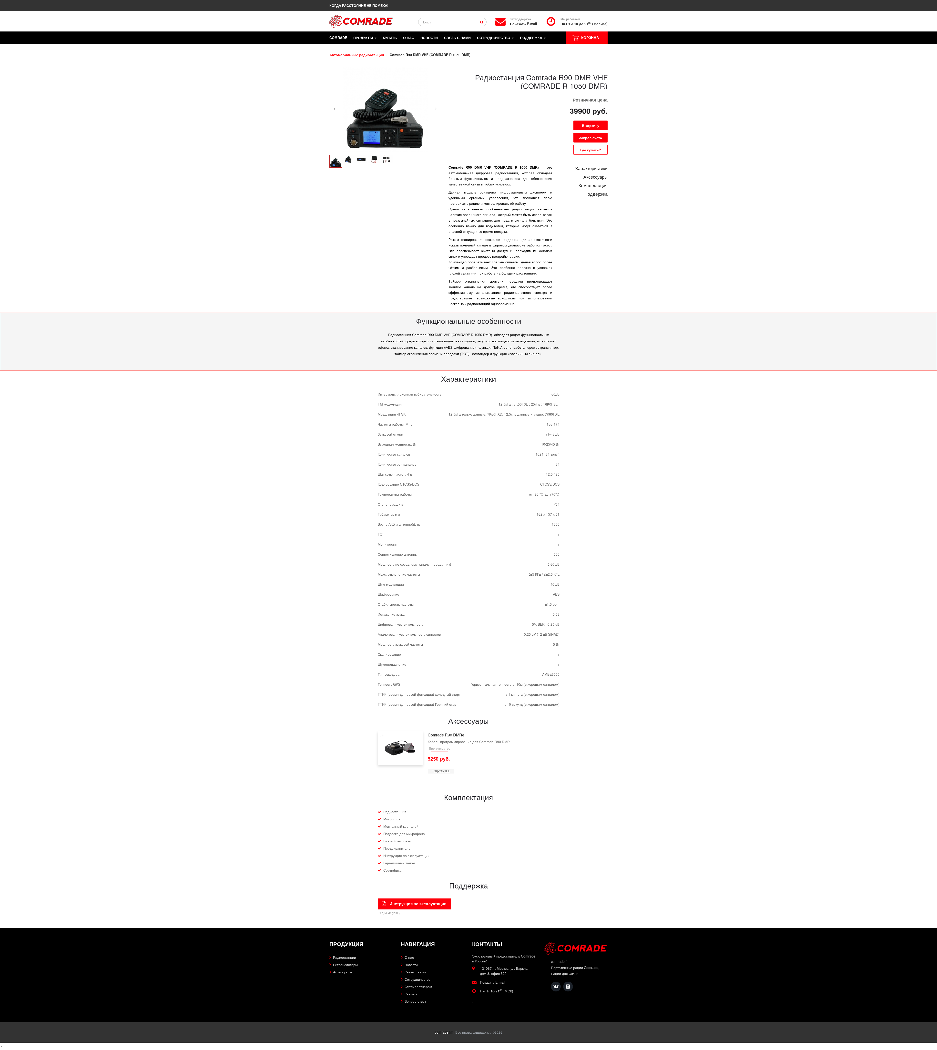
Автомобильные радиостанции (356, 54)
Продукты (363, 37)
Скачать (411, 993)
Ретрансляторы (345, 964)
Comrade (338, 37)
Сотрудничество (494, 37)
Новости (429, 37)
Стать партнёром (418, 986)
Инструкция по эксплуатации (417, 904)
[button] (334, 108)
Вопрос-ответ (415, 1001)
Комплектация (593, 185)
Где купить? (590, 149)
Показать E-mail (523, 23)
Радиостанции (344, 957)
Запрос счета (590, 137)
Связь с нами (457, 37)
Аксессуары (595, 176)
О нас (408, 37)
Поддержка (531, 37)
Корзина (590, 37)
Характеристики (591, 168)
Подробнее (440, 771)
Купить (390, 37)
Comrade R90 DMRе (446, 735)
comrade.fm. (444, 1032)
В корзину (590, 125)
